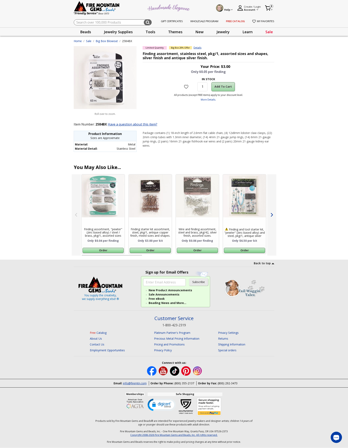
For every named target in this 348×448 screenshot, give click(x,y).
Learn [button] (247, 31)
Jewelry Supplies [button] (118, 31)
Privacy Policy (163, 350)
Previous (76, 215)
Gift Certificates (172, 21)
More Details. (208, 99)
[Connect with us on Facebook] (152, 370)
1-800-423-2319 (174, 325)
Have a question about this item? (132, 124)
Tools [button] (150, 31)
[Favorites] (187, 86)
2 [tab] (146, 257)
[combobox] (113, 22)
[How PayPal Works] (209, 407)
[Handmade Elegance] (169, 7)
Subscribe (198, 282)
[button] (162, 404)
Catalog (98, 333)
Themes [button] (175, 31)
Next (271, 215)
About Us (96, 338)
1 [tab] (84, 257)
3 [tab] (208, 257)
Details (197, 47)
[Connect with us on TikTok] (175, 370)
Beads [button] (85, 31)
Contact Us (97, 344)
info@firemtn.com (135, 383)
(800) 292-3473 (227, 383)
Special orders (227, 350)
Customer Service (174, 318)
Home (78, 41)
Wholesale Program (204, 21)
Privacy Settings (228, 333)
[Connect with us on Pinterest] (186, 370)
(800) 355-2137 (184, 383)
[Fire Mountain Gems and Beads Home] (97, 8)
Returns (223, 338)
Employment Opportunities (107, 350)
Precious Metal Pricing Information (176, 338)
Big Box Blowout (107, 41)
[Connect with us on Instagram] (197, 370)
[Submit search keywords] (148, 22)
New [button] (199, 31)
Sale (269, 31)
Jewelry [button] (223, 31)
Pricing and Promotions (169, 344)
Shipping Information (231, 344)
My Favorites (265, 21)
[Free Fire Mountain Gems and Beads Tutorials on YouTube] (163, 370)
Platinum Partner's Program (172, 333)
